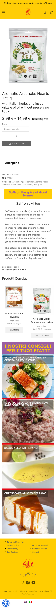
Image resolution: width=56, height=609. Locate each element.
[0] (53, 12)
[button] (50, 314)
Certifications (12, 552)
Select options (42, 335)
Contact (35, 552)
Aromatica (14, 174)
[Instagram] (22, 582)
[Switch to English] (25, 601)
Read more (14, 330)
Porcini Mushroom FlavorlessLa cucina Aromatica (14, 317)
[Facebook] (28, 582)
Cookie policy (12, 549)
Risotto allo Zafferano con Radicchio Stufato (26, 404)
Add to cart (17, 143)
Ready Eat (38, 184)
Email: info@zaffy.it (40, 545)
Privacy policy (13, 545)
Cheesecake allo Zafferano (25, 493)
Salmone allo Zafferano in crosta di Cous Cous (25, 359)
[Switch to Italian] (30, 601)
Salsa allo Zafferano (21, 448)
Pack (4, 124)
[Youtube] (33, 582)
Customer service (39, 549)
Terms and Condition (15, 542)
